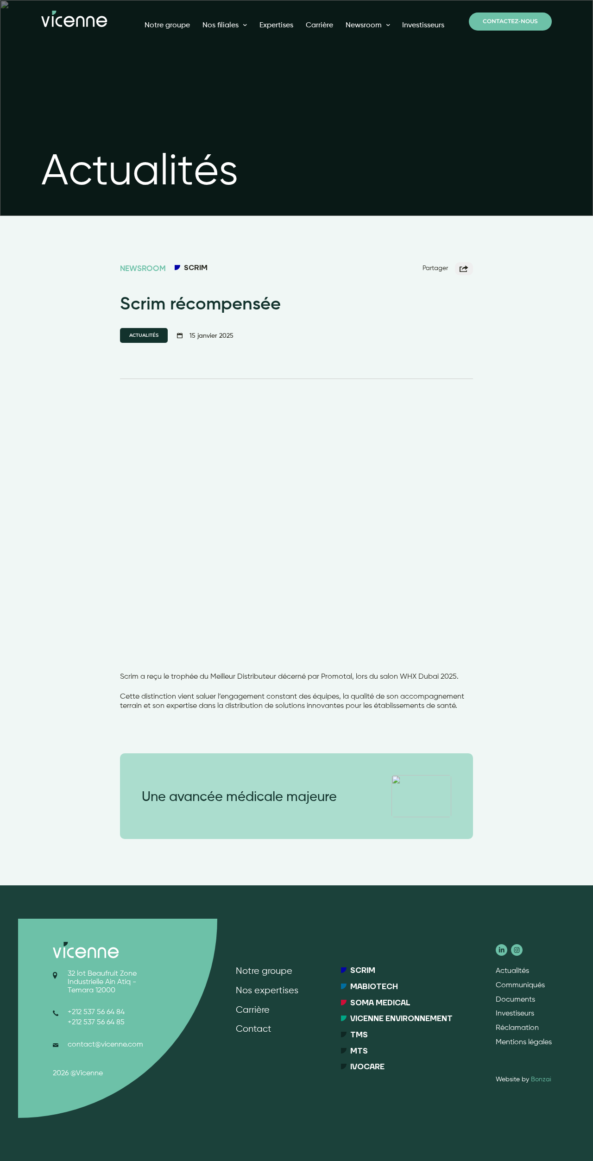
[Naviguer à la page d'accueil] (74, 19)
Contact (253, 1029)
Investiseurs (515, 1013)
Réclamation (517, 1028)
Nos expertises (267, 991)
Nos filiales (220, 24)
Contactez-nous (510, 21)
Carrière (319, 24)
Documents (515, 999)
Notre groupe (167, 24)
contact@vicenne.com (105, 1044)
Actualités (512, 971)
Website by (523, 1079)
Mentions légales (524, 1042)
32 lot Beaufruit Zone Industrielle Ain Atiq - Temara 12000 (102, 982)
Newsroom (364, 24)
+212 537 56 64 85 (96, 1022)
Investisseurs (423, 24)
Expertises (276, 24)
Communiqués (520, 985)
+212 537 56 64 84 (96, 1012)
